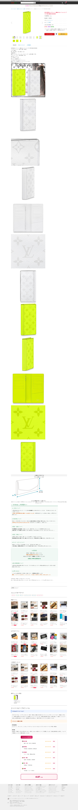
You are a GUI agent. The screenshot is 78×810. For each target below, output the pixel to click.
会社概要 (9, 795)
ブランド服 (10, 791)
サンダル (17, 595)
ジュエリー (17, 786)
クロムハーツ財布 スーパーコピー (41, 791)
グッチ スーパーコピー (52, 792)
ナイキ (51, 5)
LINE (62, 789)
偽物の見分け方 (48, 795)
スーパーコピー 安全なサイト (14, 798)
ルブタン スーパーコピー (52, 788)
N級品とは (36, 795)
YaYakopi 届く (42, 795)
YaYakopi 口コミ (56, 795)
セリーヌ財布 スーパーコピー (40, 789)
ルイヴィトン (46, 5)
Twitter (63, 786)
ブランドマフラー (11, 792)
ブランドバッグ (10, 788)
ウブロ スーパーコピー (28, 791)
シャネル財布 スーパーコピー (40, 787)
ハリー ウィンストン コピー (40, 792)
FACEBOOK (63, 787)
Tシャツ (31, 5)
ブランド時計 (10, 786)
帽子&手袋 (17, 789)
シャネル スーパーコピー (52, 789)
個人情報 (31, 795)
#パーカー (13, 595)
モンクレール (18, 787)
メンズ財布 (49, 22)
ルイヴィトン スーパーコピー (53, 786)
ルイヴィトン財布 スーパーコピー (41, 786)
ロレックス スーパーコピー (29, 786)
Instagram (63, 788)
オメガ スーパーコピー (28, 787)
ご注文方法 (14, 795)
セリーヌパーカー (40, 595)
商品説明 (14, 45)
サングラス (17, 788)
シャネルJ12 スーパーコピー (29, 790)
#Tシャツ (21, 595)
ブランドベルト (10, 790)
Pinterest (63, 790)
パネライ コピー (18, 790)
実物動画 (62, 795)
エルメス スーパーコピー (52, 790)
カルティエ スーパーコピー (29, 789)
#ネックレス (34, 595)
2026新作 (27, 5)
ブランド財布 (10, 787)
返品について (26, 795)
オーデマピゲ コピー (19, 791)
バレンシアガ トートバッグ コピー (54, 791)
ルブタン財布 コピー (39, 788)
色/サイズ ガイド (21, 45)
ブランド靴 (10, 789)
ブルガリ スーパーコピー (28, 788)
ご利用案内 (29, 45)
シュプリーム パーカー (27, 595)
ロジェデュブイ (18, 792)
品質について (20, 795)
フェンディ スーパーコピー (53, 787)
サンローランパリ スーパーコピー (41, 790)
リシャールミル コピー (28, 792)
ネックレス (36, 5)
